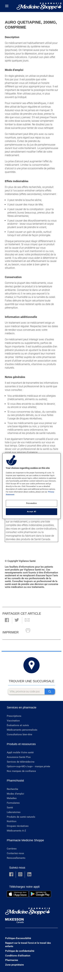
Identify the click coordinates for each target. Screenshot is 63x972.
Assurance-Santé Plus (19, 757)
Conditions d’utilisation (17, 955)
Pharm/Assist (15, 780)
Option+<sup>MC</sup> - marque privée (28, 766)
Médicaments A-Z (16, 830)
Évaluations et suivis (18, 725)
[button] (6, 620)
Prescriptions (14, 716)
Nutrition (11, 821)
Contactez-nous (15, 853)
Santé (10, 807)
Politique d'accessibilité (18, 938)
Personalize (31, 503)
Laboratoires (14, 812)
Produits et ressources (21, 744)
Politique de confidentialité (19, 951)
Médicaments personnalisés (22, 729)
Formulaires (13, 802)
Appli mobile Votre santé (20, 752)
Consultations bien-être (19, 734)
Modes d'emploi (15, 793)
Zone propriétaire (14, 964)
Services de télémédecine (20, 761)
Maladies (12, 798)
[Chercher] (50, 691)
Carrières (12, 848)
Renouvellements (16, 858)
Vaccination (13, 720)
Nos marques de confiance (21, 771)
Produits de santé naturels (21, 816)
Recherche (12, 789)
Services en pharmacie (21, 707)
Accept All (31, 511)
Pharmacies (11, 960)
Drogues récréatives (18, 826)
